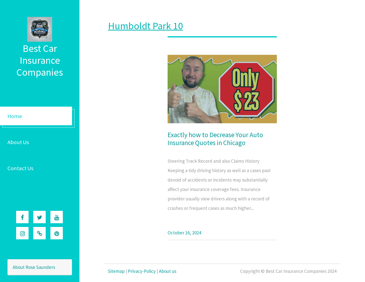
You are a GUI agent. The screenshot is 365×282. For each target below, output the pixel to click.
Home (14, 116)
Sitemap (116, 271)
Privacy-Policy (142, 271)
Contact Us (20, 168)
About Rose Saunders (34, 267)
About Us (18, 142)
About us (167, 271)
